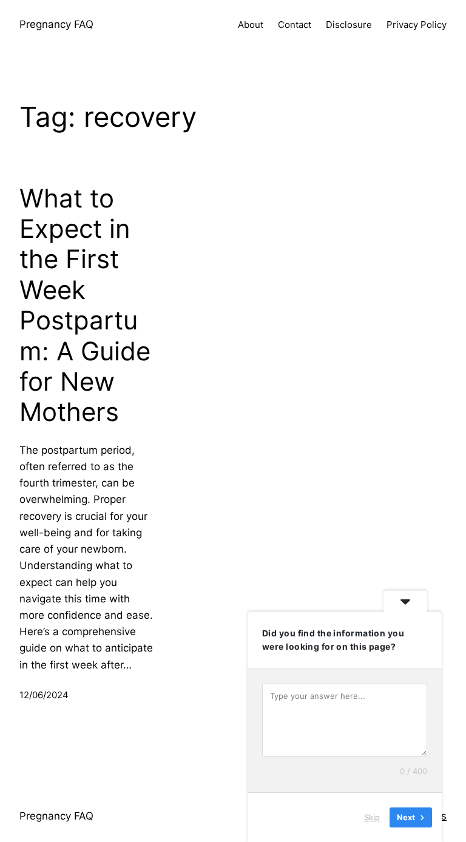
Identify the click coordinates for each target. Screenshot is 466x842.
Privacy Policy (417, 24)
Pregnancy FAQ (56, 24)
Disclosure (349, 24)
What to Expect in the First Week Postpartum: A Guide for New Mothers (84, 305)
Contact (294, 24)
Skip (372, 817)
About (250, 24)
